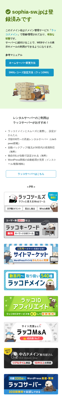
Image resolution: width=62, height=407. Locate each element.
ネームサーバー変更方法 (22, 62)
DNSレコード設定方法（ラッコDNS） (29, 72)
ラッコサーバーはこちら (31, 174)
